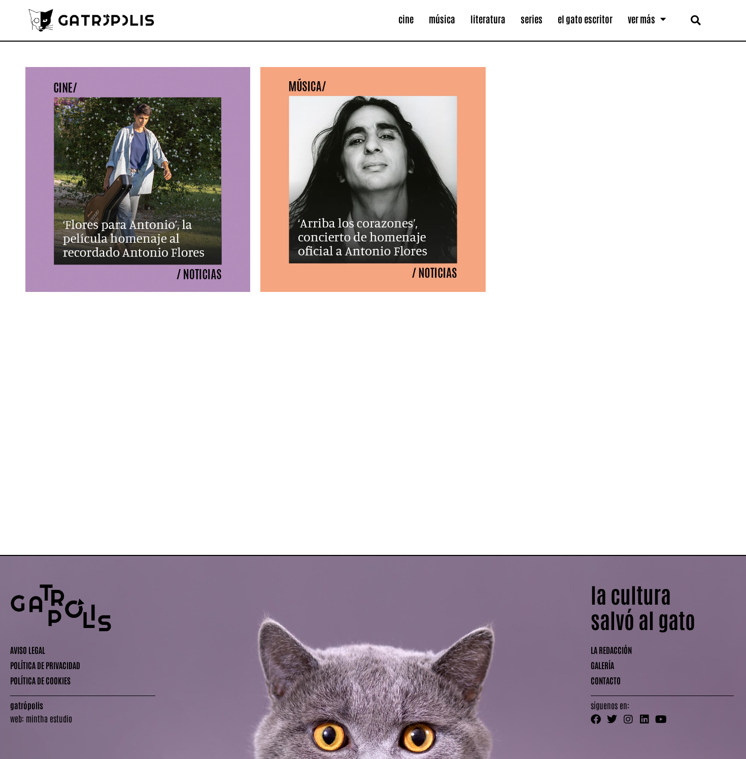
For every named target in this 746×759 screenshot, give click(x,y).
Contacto (606, 680)
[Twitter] (612, 719)
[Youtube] (661, 719)
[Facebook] (596, 719)
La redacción (611, 650)
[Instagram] (628, 719)
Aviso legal (27, 650)
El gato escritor (585, 19)
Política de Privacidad (45, 665)
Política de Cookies (40, 680)
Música (442, 19)
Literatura (487, 19)
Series (531, 19)
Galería (602, 665)
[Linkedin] (644, 719)
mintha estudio (49, 718)
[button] (695, 20)
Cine (406, 19)
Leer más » (38, 523)
